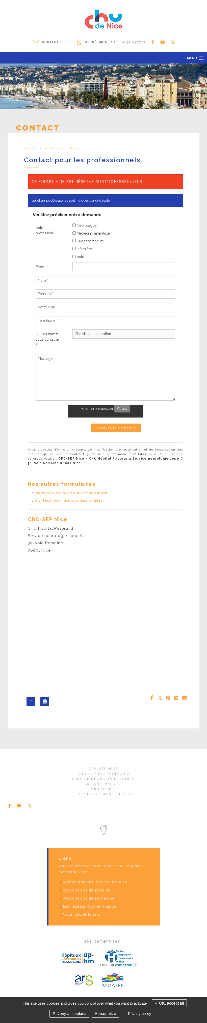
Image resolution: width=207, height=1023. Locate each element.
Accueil (30, 148)
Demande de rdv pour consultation (71, 493)
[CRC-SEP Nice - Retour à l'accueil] (103, 18)
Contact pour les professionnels (69, 500)
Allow (122, 408)
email (55, 42)
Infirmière (84, 249)
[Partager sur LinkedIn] (176, 698)
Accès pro (53, 148)
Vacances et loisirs (81, 914)
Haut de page (31, 701)
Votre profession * (45, 230)
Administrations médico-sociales (95, 882)
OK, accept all (171, 1003)
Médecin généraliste (93, 233)
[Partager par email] (184, 698)
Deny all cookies (71, 1013)
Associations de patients (87, 890)
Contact (75, 148)
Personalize (105, 1013)
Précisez (42, 267)
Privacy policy (139, 1013)
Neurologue (86, 225)
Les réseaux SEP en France (89, 906)
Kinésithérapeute (90, 241)
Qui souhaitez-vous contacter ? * (48, 339)
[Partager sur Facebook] (151, 698)
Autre (80, 257)
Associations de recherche (89, 898)
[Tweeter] (159, 698)
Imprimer (45, 701)
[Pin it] (168, 698)
